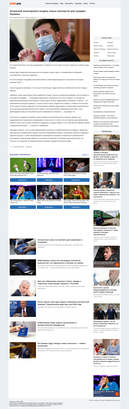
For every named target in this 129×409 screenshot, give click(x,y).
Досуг (86, 3)
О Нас (91, 400)
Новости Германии (100, 49)
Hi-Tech (92, 3)
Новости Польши (112, 49)
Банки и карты (98, 45)
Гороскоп (110, 45)
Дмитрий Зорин (19, 17)
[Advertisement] (50, 223)
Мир (61, 3)
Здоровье (78, 3)
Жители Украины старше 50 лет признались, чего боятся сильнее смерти (104, 93)
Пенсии (96, 42)
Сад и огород (111, 52)
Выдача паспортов (19, 146)
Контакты (96, 400)
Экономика (69, 3)
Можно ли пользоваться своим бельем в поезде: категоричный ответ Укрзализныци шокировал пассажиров (106, 124)
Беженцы (110, 42)
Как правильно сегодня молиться (104, 112)
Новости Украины (52, 3)
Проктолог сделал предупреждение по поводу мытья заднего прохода (105, 290)
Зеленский (29, 146)
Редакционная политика (113, 400)
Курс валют (111, 56)
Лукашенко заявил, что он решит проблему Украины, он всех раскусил (105, 324)
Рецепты (96, 52)
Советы (96, 56)
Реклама (102, 400)
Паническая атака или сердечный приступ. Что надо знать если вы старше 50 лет (106, 79)
